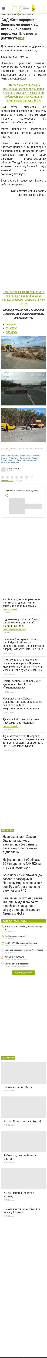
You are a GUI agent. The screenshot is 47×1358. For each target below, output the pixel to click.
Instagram (11, 328)
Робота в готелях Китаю (18, 1087)
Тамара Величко (13, 468)
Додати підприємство (23, 973)
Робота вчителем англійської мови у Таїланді (22, 1210)
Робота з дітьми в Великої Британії (20, 1157)
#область (36, 456)
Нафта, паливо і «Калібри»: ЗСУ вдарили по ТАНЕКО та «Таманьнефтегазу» (22, 684)
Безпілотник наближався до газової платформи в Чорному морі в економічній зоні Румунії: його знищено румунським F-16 (22, 665)
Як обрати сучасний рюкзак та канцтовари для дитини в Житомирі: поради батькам (22, 602)
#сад (3, 456)
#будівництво (25, 458)
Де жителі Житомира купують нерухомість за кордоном (21, 721)
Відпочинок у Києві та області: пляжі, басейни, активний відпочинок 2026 (21, 622)
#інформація (13, 458)
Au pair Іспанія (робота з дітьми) (19, 1194)
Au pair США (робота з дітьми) (22, 1121)
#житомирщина (12, 456)
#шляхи (4, 460)
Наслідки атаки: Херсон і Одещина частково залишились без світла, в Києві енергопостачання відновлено (22, 703)
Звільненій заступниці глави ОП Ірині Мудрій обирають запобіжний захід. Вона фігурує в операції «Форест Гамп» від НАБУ (23, 644)
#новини (4, 458)
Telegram (11, 324)
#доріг (19, 460)
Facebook (11, 332)
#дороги (35, 458)
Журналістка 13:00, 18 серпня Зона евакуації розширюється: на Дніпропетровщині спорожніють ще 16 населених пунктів (23, 741)
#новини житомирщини (10, 462)
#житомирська (25, 456)
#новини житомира (30, 460)
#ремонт (11, 460)
